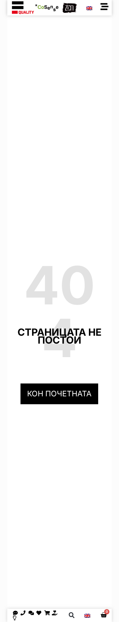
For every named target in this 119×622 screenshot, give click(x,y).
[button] (71, 615)
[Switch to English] (89, 8)
